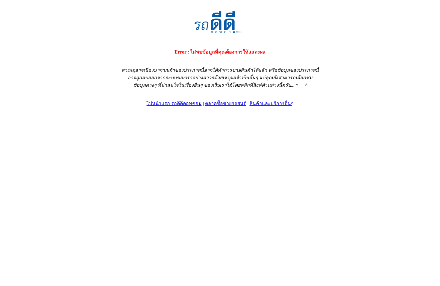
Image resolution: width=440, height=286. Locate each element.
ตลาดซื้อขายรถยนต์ (225, 103)
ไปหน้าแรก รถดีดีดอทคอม (174, 103)
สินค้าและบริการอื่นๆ (272, 103)
